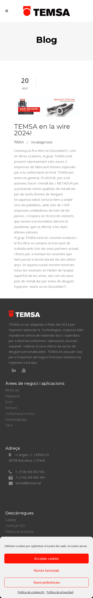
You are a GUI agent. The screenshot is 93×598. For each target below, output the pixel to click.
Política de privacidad (60, 592)
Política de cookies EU (31, 592)
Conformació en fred (19, 414)
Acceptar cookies (46, 558)
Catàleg (10, 520)
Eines (9, 402)
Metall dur (12, 390)
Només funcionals (46, 570)
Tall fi (8, 425)
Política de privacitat (19, 531)
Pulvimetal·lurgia (16, 419)
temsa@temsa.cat (28, 483)
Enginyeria (12, 396)
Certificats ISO (15, 526)
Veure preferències (46, 582)
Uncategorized (41, 142)
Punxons (11, 408)
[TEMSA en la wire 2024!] (46, 107)
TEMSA (19, 142)
